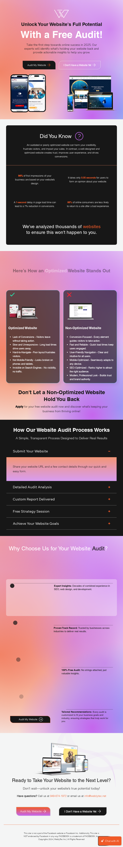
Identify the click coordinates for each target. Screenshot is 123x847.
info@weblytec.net (95, 796)
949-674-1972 (58, 796)
